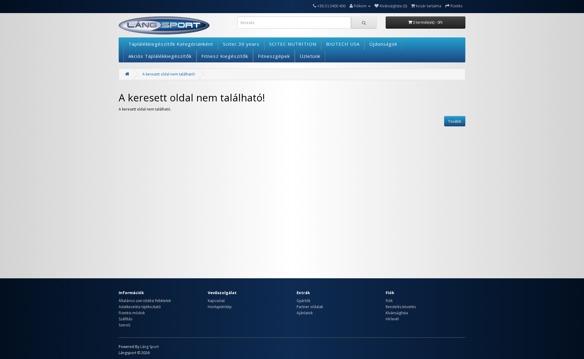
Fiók (389, 300)
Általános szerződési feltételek (145, 300)
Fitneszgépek (274, 56)
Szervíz (124, 325)
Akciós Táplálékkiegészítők (160, 56)
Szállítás (125, 319)
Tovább (454, 121)
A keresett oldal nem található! (168, 74)
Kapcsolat (216, 300)
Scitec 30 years (241, 44)
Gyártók (303, 300)
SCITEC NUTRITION (292, 44)
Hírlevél (392, 319)
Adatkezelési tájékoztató (140, 306)
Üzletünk (310, 56)
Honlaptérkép (220, 306)
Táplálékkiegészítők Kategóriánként (170, 44)
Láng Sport (149, 346)
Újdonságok (383, 44)
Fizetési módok (132, 312)
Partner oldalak (310, 306)
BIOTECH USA (343, 44)
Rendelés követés (401, 306)
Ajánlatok (305, 312)
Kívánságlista (397, 312)
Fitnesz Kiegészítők (224, 56)
